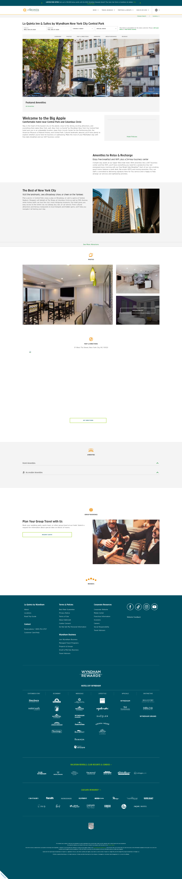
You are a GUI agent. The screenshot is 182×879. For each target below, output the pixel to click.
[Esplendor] (102, 708)
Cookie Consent (65, 623)
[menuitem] (95, 10)
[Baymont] (79, 731)
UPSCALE (125, 693)
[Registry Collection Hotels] (148, 701)
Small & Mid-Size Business (69, 650)
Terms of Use (64, 616)
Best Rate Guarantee (67, 609)
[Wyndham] (125, 701)
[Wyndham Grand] (148, 716)
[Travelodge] (57, 731)
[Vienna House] (102, 724)
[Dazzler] (102, 716)
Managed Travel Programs (69, 643)
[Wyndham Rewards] (91, 674)
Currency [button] (155, 16)
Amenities (97, 36)
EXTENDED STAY (34, 693)
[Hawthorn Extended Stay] (34, 701)
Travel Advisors (64, 653)
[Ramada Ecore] (79, 747)
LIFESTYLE (102, 693)
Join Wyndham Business (68, 639)
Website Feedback (134, 617)
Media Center (99, 613)
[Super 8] (57, 708)
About (26, 609)
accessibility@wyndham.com (99, 847)
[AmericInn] (79, 724)
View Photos (137, 310)
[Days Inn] (57, 701)
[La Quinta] (79, 701)
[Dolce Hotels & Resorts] (148, 708)
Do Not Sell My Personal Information (72, 627)
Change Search (141, 16)
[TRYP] (102, 701)
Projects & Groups (66, 646)
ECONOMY (57, 693)
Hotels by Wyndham (91, 686)
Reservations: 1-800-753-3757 (35, 629)
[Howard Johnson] (57, 724)
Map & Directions (83, 36)
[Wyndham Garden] (79, 716)
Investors (97, 620)
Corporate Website (101, 609)
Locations (27, 613)
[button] (42, 3)
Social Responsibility (101, 627)
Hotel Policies (132, 136)
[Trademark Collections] (125, 708)
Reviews (124, 36)
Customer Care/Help (31, 632)
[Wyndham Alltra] (102, 731)
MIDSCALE (79, 693)
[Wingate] (79, 708)
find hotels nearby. (130, 29)
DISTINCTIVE (148, 693)
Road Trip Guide (30, 616)
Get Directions (88, 420)
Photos (69, 36)
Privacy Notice (64, 613)
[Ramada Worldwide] (79, 739)
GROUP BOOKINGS (111, 36)
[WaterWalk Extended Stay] (34, 708)
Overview (58, 36)
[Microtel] (57, 716)
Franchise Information (102, 616)
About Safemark (65, 620)
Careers (97, 623)
